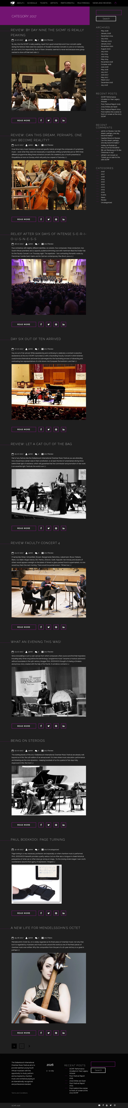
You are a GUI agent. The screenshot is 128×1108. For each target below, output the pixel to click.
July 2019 (104, 54)
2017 (45, 40)
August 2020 (105, 49)
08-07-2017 (19, 244)
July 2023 (104, 39)
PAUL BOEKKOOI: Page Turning (38, 839)
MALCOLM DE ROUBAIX (110, 148)
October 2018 (106, 64)
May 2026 (104, 31)
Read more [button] (23, 120)
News (50, 938)
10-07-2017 (19, 40)
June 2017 (104, 75)
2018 (103, 177)
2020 (103, 182)
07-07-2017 (19, 349)
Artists (54, 3)
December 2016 (107, 82)
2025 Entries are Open (109, 107)
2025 (103, 192)
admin (30, 40)
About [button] (20, 3)
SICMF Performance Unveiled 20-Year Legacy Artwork (110, 99)
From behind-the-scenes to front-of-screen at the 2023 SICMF (111, 114)
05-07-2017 (19, 454)
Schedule (32, 3)
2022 (103, 184)
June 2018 (104, 67)
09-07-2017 (19, 145)
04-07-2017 (19, 553)
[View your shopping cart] (115, 2)
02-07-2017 (19, 751)
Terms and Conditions (20, 1093)
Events (103, 195)
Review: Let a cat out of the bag (41, 444)
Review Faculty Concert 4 (35, 543)
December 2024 (107, 36)
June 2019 (104, 57)
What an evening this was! (36, 642)
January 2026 (106, 33)
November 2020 (107, 46)
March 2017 (105, 80)
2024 (103, 190)
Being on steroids (28, 740)
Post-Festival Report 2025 (110, 104)
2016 (103, 172)
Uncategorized (53, 850)
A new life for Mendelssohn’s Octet (45, 928)
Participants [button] (67, 3)
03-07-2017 (19, 652)
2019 (103, 179)
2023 (103, 187)
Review (50, 40)
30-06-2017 (19, 850)
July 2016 (104, 85)
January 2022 (106, 44)
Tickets (43, 3)
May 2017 (104, 77)
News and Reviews (102, 3)
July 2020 (104, 51)
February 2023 (106, 41)
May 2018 (104, 70)
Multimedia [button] (83, 3)
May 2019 (104, 59)
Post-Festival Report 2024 (110, 109)
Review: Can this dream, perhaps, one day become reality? (110, 133)
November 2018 (107, 62)
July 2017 (104, 72)
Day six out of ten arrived (36, 339)
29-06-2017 (19, 938)
